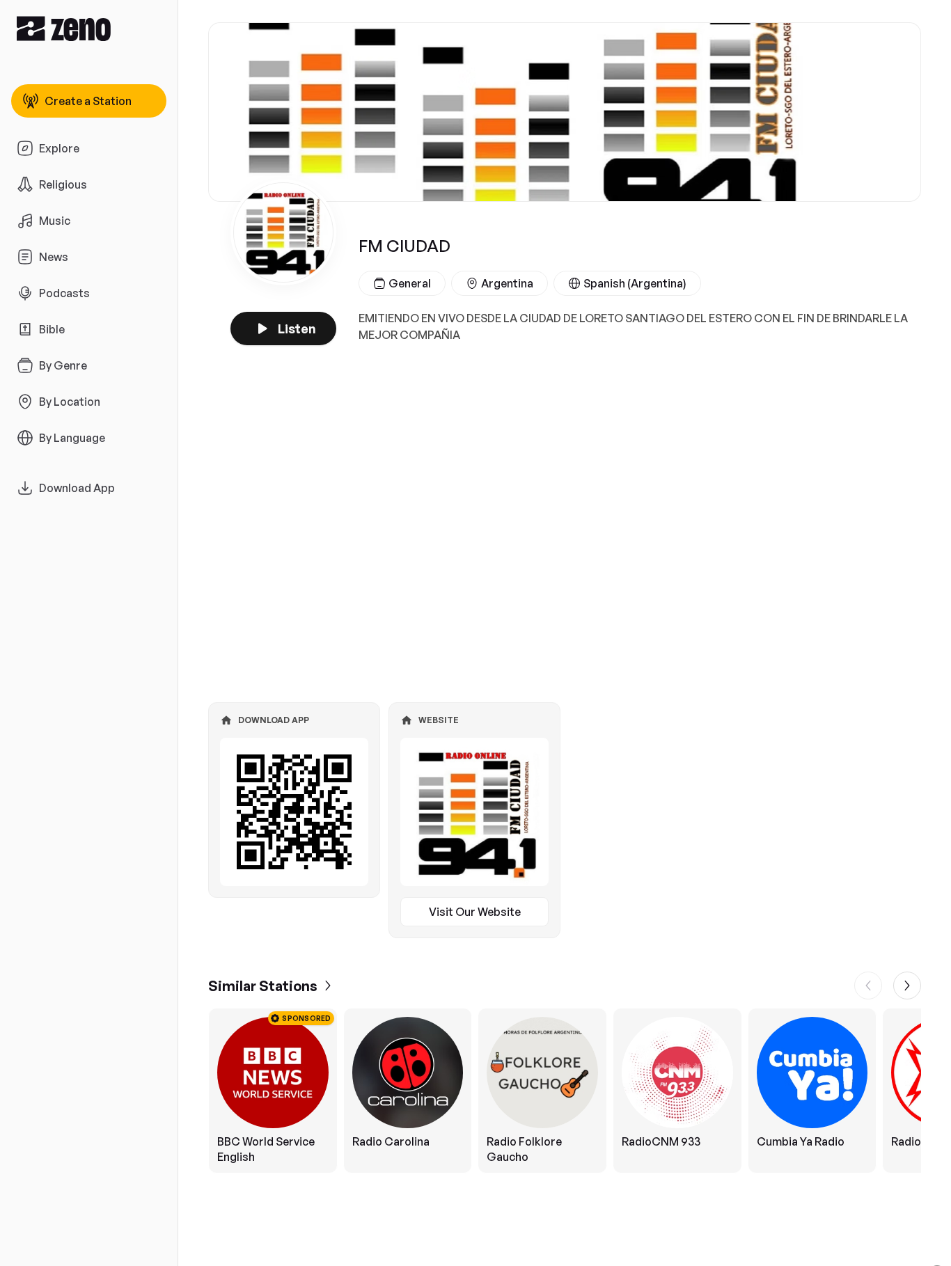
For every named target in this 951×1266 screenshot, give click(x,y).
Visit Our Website (475, 912)
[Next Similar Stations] (907, 985)
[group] (564, 1090)
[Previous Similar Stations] (868, 985)
